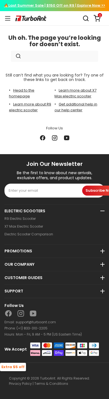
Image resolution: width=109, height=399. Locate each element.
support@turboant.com (36, 322)
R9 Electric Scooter (20, 218)
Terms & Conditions (51, 383)
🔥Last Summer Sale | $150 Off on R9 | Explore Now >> (54, 5)
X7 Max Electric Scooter (23, 226)
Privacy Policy (20, 383)
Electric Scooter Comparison (28, 234)
